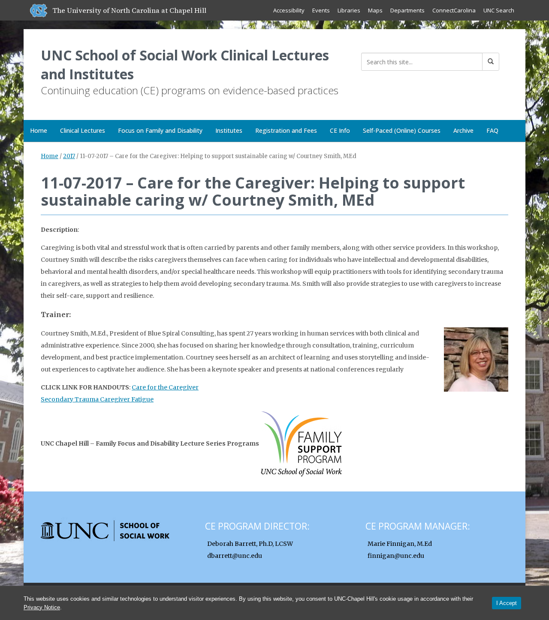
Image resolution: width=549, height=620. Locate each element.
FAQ (492, 130)
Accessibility (289, 10)
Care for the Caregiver (165, 387)
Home (38, 130)
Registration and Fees (286, 130)
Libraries (349, 10)
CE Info (340, 130)
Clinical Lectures (82, 130)
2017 (69, 156)
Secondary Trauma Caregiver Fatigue (97, 399)
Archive (463, 130)
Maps (375, 10)
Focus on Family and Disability (160, 130)
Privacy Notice (42, 607)
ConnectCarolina (454, 10)
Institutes (228, 130)
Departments (407, 10)
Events (321, 10)
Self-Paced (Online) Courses (401, 130)
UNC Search (498, 10)
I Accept (506, 603)
